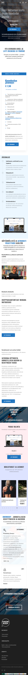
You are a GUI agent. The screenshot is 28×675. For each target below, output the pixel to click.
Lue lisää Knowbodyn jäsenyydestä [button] (14, 420)
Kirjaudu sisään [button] (14, 24)
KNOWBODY (4, 630)
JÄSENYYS (4, 651)
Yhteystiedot (5, 636)
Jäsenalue (4, 657)
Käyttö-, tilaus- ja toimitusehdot (9, 645)
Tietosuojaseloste (6, 647)
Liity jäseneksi (20, 529)
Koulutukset (4, 659)
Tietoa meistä (5, 634)
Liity (23, 569)
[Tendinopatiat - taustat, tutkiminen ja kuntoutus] (14, 489)
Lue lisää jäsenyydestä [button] (12, 21)
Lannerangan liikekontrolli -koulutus (13, 112)
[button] (26, 2)
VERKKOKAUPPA (5, 641)
